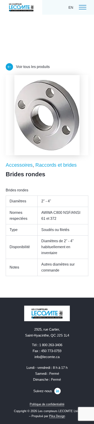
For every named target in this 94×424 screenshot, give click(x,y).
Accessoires (19, 165)
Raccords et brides (56, 165)
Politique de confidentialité (47, 404)
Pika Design (57, 416)
